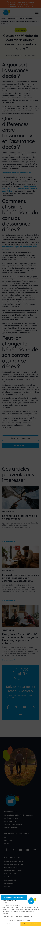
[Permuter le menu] (36, 12)
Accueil (3, 19)
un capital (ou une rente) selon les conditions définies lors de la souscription (19, 188)
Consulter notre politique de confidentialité (17, 917)
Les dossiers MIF (12, 19)
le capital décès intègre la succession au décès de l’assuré (19, 246)
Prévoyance (24, 19)
